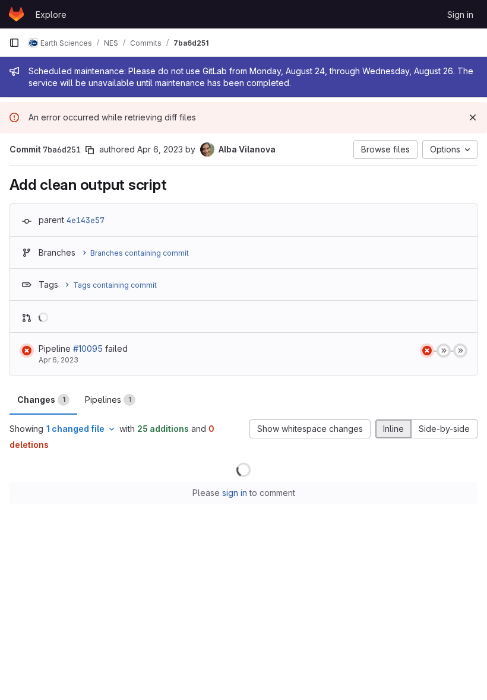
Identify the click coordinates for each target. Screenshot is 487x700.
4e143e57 (86, 220)
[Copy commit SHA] (90, 150)
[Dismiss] (473, 117)
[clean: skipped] (460, 350)
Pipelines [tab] (108, 399)
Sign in (460, 14)
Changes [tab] (41, 399)
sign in (234, 493)
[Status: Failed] (27, 350)
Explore (51, 14)
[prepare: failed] (427, 350)
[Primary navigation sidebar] (14, 42)
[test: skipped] (444, 350)
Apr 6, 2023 (160, 149)
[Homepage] (16, 14)
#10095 (88, 348)
